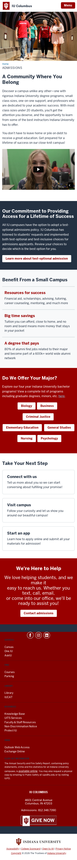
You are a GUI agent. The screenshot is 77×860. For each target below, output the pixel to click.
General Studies (59, 428)
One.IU (8, 651)
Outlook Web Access (17, 747)
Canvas (8, 647)
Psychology (49, 438)
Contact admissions (38, 613)
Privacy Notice (63, 848)
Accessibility (12, 848)
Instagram (38, 635)
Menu (68, 5)
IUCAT (8, 697)
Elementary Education (22, 428)
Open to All (48, 848)
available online (28, 771)
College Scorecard (30, 848)
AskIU (8, 655)
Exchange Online (14, 751)
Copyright (16, 853)
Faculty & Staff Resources (20, 722)
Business (47, 406)
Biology (26, 406)
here (61, 396)
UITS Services (13, 718)
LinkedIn (46, 635)
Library (8, 693)
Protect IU (10, 730)
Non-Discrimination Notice (20, 726)
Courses (9, 672)
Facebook (30, 635)
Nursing (27, 438)
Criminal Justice (38, 417)
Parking (9, 676)
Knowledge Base (14, 714)
